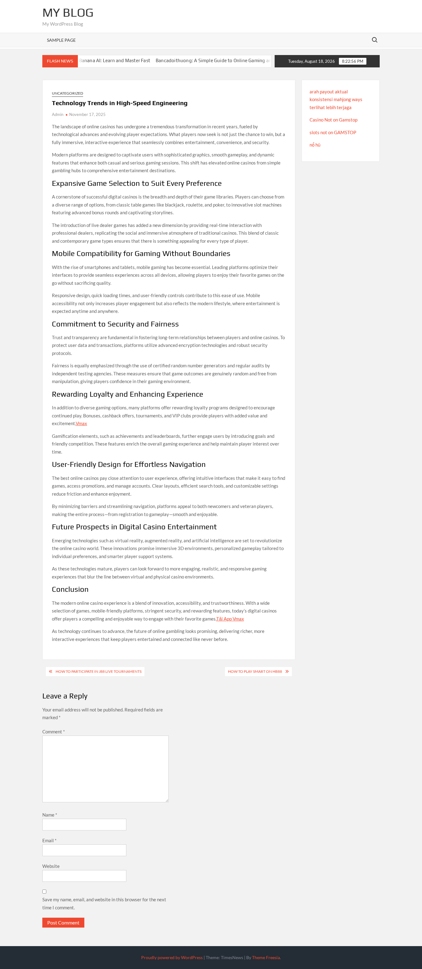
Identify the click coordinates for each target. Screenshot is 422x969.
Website (51, 866)
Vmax (81, 423)
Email (49, 840)
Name (49, 814)
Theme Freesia (266, 957)
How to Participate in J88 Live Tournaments (98, 671)
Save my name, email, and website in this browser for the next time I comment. (104, 903)
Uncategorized (67, 93)
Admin (57, 114)
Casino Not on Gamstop (333, 119)
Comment (53, 731)
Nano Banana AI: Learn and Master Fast (94, 60)
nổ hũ (315, 144)
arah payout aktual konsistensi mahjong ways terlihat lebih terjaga (336, 99)
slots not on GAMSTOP (333, 132)
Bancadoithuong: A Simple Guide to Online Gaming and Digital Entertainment (225, 60)
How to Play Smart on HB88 (255, 671)
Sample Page (61, 40)
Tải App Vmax (230, 618)
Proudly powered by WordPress (172, 957)
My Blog (68, 12)
